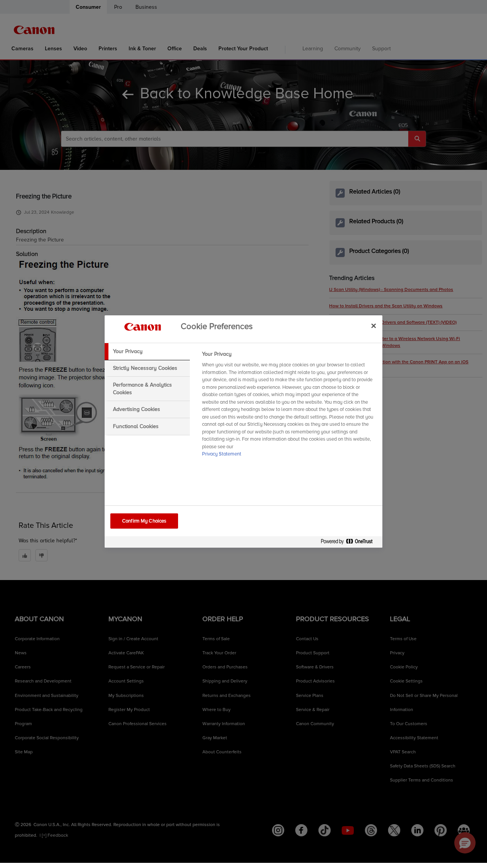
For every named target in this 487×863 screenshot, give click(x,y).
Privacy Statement (221, 454)
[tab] (147, 351)
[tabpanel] (289, 406)
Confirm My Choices (144, 521)
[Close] (373, 325)
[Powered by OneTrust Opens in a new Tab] (350, 543)
